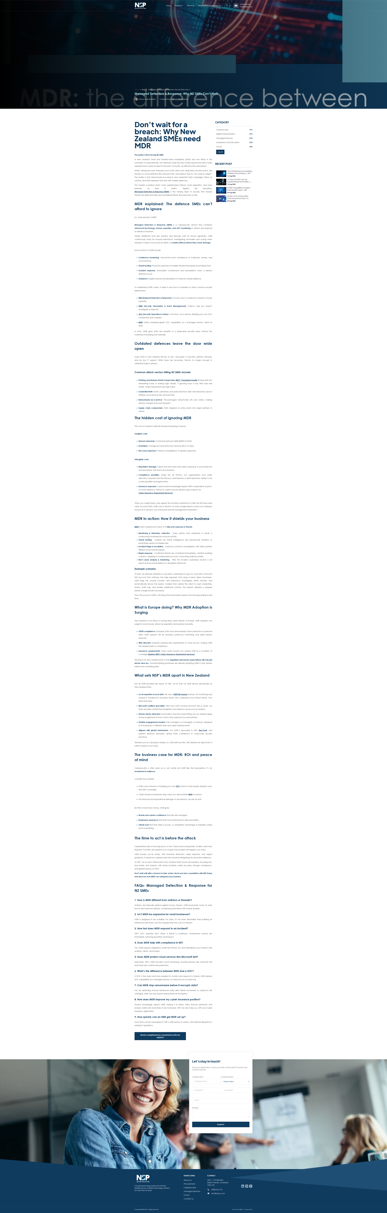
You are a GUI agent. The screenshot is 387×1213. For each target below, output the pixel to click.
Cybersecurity (234, 130)
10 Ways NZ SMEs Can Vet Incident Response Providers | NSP (238, 180)
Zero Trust (203, 730)
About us (190, 6)
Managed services (234, 138)
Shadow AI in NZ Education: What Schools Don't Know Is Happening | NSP (238, 197)
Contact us (216, 6)
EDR (140, 298)
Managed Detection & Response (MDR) (152, 192)
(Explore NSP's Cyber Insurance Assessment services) (171, 654)
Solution (178, 6)
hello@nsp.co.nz (246, 7)
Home (168, 6)
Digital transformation (234, 134)
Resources (202, 6)
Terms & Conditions (237, 1209)
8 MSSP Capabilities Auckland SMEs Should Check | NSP (238, 189)
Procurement (189, 1184)
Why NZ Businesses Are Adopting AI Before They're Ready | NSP (239, 172)
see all (220, 152)
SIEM (141, 306)
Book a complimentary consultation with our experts (160, 1036)
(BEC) (178, 380)
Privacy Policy (248, 1209)
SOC (140, 314)
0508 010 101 (245, 4)
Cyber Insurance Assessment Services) (156, 493)
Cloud (234, 146)
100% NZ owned (180, 694)
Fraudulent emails (189, 380)
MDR (141, 322)
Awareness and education (234, 142)
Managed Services (192, 1191)
